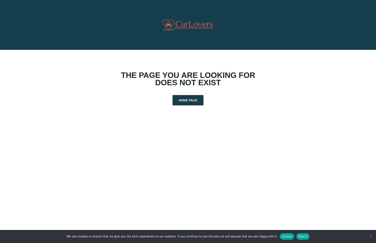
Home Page (188, 100)
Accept (287, 236)
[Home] (188, 24)
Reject (303, 236)
